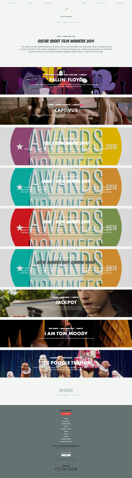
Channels (66, 421)
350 (72, 22)
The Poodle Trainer (66, 363)
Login (62, 441)
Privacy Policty (70, 473)
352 (76, 22)
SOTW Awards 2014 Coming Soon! (66, 262)
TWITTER (73, 469)
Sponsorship (66, 439)
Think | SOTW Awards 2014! (66, 221)
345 (61, 22)
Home (66, 418)
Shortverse (66, 424)
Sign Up (69, 441)
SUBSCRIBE (67, 413)
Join (66, 455)
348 (68, 22)
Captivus (66, 110)
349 (70, 22)
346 (63, 22)
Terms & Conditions (79, 473)
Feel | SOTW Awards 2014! (66, 142)
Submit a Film (66, 429)
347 (65, 22)
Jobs (66, 434)
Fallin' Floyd (66, 80)
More (66, 390)
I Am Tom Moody (66, 333)
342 (54, 22)
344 (59, 22)
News (66, 431)
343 (57, 22)
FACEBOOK (61, 469)
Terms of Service (70, 459)
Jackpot (66, 302)
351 (74, 22)
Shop (66, 426)
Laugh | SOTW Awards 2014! (66, 180)
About (66, 436)
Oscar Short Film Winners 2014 (66, 40)
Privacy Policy (62, 459)
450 (79, 22)
